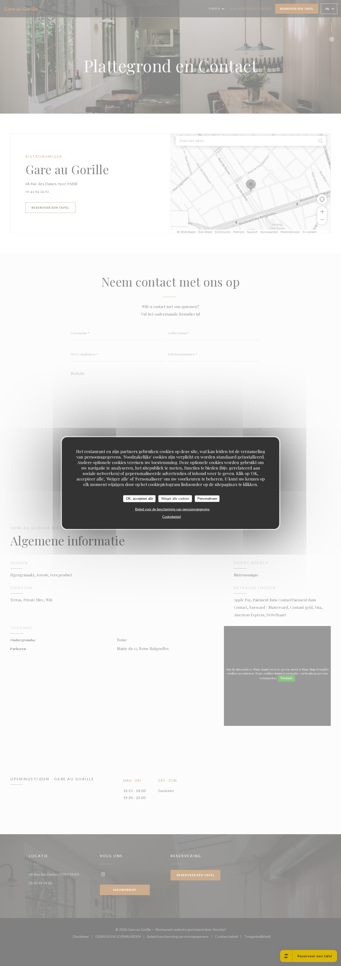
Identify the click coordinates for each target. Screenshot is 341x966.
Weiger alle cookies (175, 498)
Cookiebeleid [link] (171, 516)
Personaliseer (207, 498)
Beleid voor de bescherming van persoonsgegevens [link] (172, 509)
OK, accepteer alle (139, 498)
